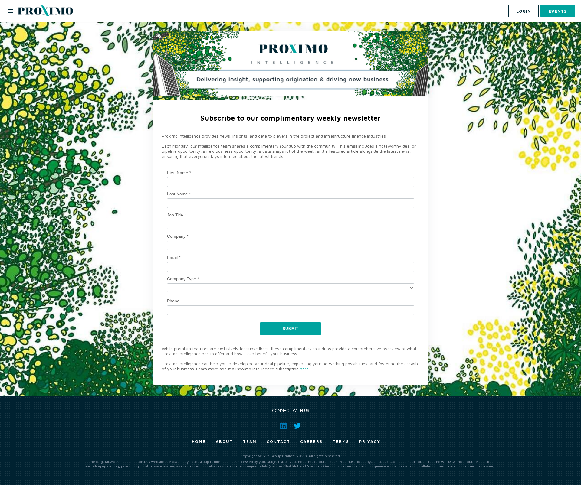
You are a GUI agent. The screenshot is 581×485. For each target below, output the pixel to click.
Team (250, 441)
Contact (278, 441)
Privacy (369, 441)
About (224, 441)
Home (199, 441)
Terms (341, 441)
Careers (311, 441)
